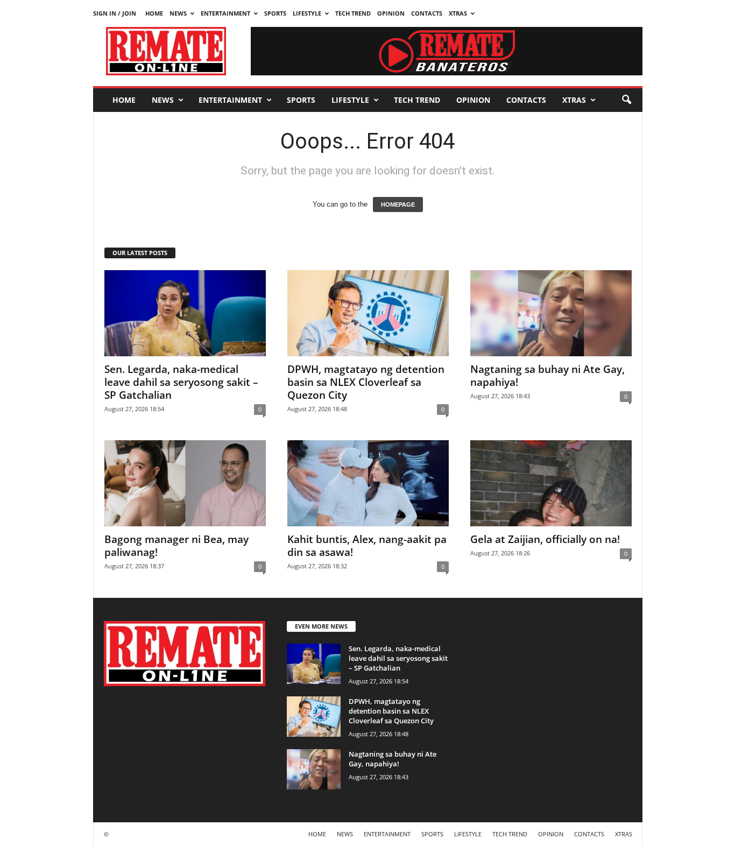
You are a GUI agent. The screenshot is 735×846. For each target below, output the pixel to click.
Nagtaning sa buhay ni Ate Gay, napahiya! (547, 375)
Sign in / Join (114, 13)
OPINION (391, 13)
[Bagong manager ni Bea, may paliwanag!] (185, 483)
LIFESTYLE (307, 13)
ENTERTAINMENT (225, 13)
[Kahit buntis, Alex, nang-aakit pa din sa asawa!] (368, 483)
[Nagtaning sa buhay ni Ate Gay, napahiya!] (551, 313)
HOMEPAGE (398, 204)
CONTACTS (426, 13)
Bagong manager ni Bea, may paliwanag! (176, 545)
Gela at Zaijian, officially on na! (545, 539)
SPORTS (275, 13)
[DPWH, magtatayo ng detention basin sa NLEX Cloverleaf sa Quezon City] (368, 313)
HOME (154, 13)
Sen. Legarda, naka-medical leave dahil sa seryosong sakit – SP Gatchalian (181, 382)
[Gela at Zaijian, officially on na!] (551, 483)
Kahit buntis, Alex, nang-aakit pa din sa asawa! (367, 545)
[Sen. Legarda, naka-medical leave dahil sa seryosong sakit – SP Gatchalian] (185, 313)
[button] (626, 100)
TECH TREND (353, 13)
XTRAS (458, 13)
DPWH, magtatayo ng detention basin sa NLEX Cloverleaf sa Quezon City (365, 382)
